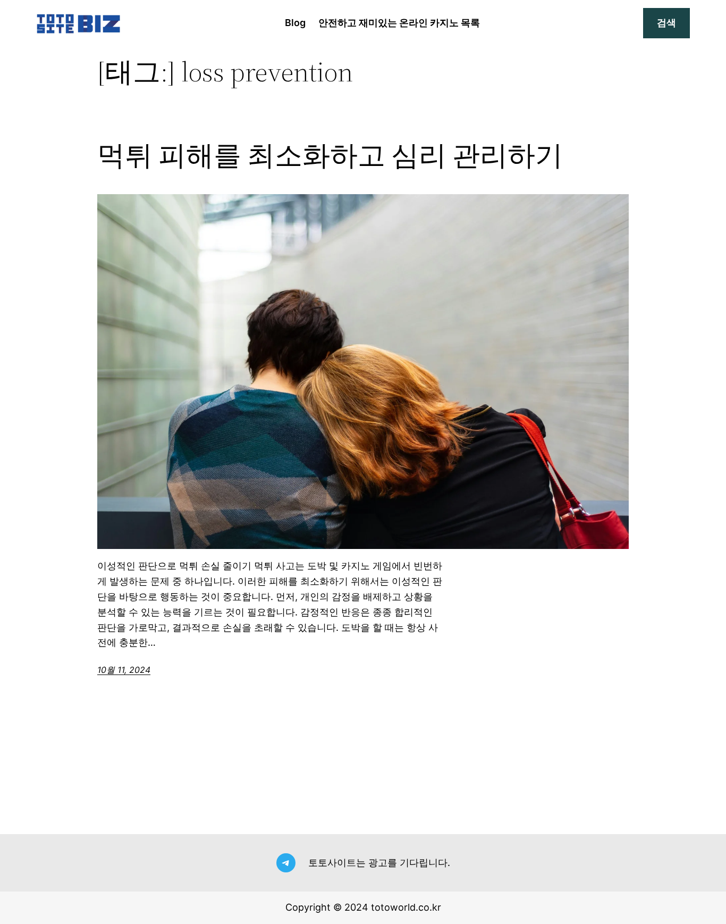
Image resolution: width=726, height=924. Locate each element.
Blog (295, 22)
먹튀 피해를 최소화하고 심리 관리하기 (330, 155)
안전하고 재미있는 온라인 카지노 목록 (399, 22)
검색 (666, 22)
